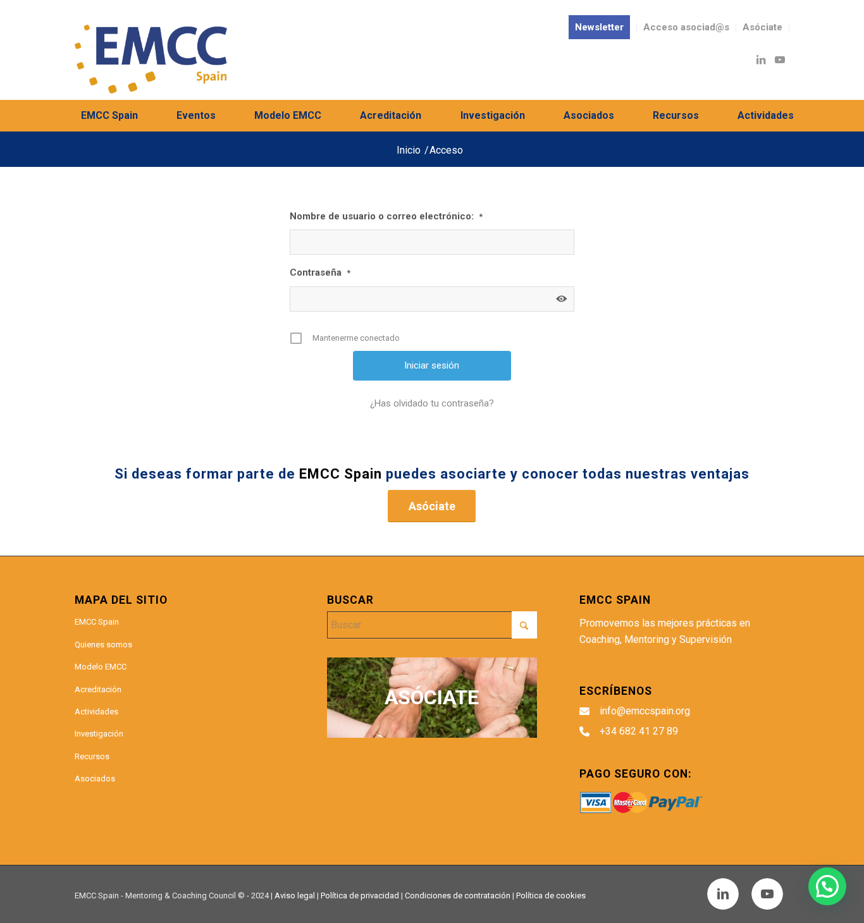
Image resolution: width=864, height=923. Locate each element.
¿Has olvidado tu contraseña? (432, 403)
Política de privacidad (360, 895)
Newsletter (599, 27)
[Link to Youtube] (779, 59)
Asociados (95, 778)
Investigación (99, 733)
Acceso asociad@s (686, 27)
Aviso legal (295, 895)
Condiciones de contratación (457, 895)
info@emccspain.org (645, 711)
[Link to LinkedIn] (760, 59)
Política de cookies (551, 895)
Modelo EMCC (101, 666)
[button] (827, 886)
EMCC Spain (97, 622)
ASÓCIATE (432, 697)
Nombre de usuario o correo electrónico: (386, 216)
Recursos (92, 756)
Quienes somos (103, 644)
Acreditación (98, 689)
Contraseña (320, 272)
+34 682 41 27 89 (639, 731)
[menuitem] (599, 28)
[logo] (150, 59)
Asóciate (762, 27)
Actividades (96, 711)
